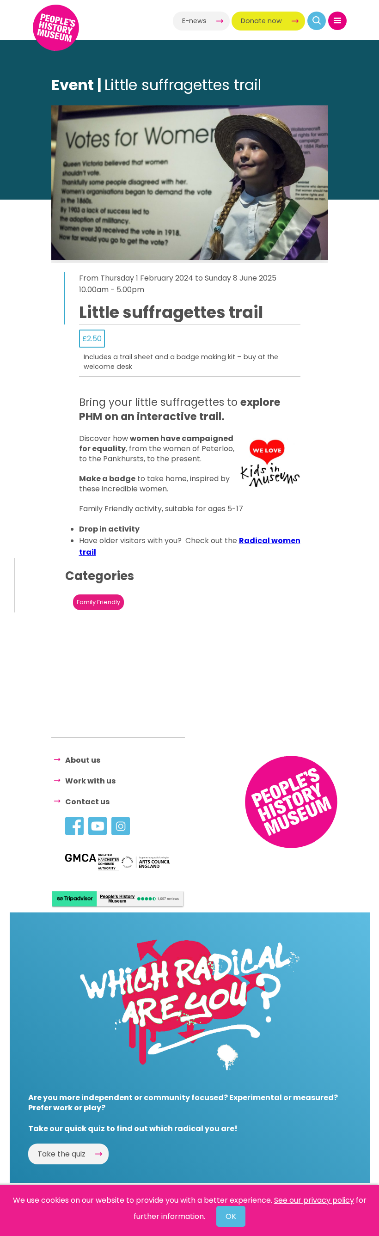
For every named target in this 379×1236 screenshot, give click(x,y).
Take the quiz (61, 1154)
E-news (194, 20)
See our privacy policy (314, 1200)
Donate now (261, 20)
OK (231, 1216)
